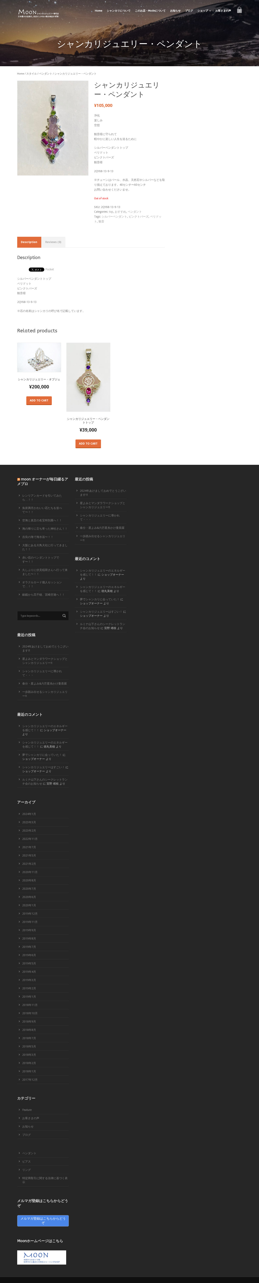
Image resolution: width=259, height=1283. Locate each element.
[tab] (29, 242)
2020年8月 (29, 880)
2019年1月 (29, 996)
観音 (101, 221)
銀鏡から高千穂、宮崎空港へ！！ (43, 594)
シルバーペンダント (114, 216)
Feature (27, 1109)
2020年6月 (29, 897)
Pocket (49, 269)
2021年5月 (29, 855)
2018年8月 (29, 1029)
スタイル (31, 73)
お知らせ (175, 10)
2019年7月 (29, 946)
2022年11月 (30, 838)
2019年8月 (29, 938)
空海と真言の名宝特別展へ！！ (42, 520)
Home (98, 10)
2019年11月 (30, 922)
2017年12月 (30, 1079)
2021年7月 (29, 847)
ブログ (189, 10)
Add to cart (39, 400)
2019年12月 (30, 913)
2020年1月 (29, 905)
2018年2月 (29, 1063)
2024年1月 (29, 814)
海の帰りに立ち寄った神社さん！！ (45, 528)
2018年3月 (29, 1054)
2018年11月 (30, 1005)
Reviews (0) (53, 242)
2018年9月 (29, 1021)
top (111, 211)
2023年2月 (29, 830)
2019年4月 (29, 971)
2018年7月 (29, 1038)
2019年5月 (29, 963)
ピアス (26, 1161)
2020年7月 (29, 888)
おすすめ (120, 211)
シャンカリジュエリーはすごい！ (43, 767)
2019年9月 (29, 930)
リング (26, 1169)
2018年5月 (29, 1046)
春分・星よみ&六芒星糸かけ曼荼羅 (44, 683)
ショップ (202, 10)
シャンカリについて (119, 10)
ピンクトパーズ (139, 216)
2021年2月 (29, 863)
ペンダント (45, 73)
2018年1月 (29, 1071)
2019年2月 (29, 988)
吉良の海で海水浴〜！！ (37, 537)
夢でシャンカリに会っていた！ (42, 754)
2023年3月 (29, 822)
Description (29, 242)
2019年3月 (29, 980)
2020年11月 (30, 872)
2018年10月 (30, 1013)
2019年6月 (29, 955)
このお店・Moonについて (150, 10)
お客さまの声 (223, 10)
